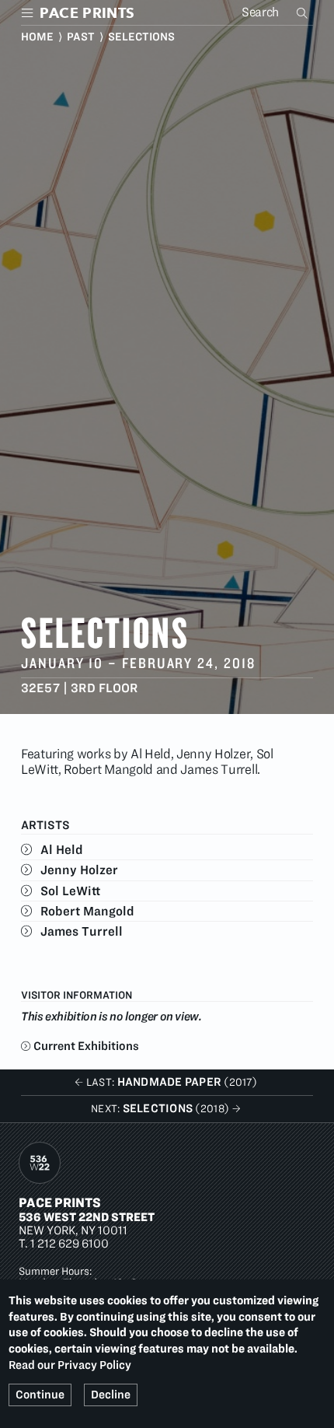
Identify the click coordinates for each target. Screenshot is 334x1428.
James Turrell (81, 931)
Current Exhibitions (86, 1045)
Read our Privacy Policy (70, 1365)
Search (304, 12)
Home (37, 36)
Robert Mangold (87, 911)
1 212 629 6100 (69, 1243)
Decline (110, 1394)
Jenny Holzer (79, 870)
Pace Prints (60, 1202)
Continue (40, 1394)
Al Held (61, 849)
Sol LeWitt (70, 891)
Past (81, 36)
